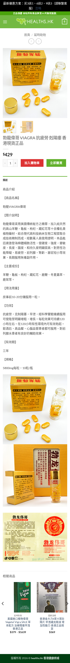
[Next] (61, 83)
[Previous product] (38, 41)
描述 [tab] (5, 179)
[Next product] (31, 41)
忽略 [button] (38, 8)
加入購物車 (32, 163)
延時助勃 (40, 34)
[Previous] (8, 83)
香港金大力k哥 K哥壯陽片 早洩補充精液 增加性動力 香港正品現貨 (52, 623)
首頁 (27, 34)
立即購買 (56, 163)
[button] (5, 21)
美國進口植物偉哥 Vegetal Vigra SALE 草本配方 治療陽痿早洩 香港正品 (18, 623)
